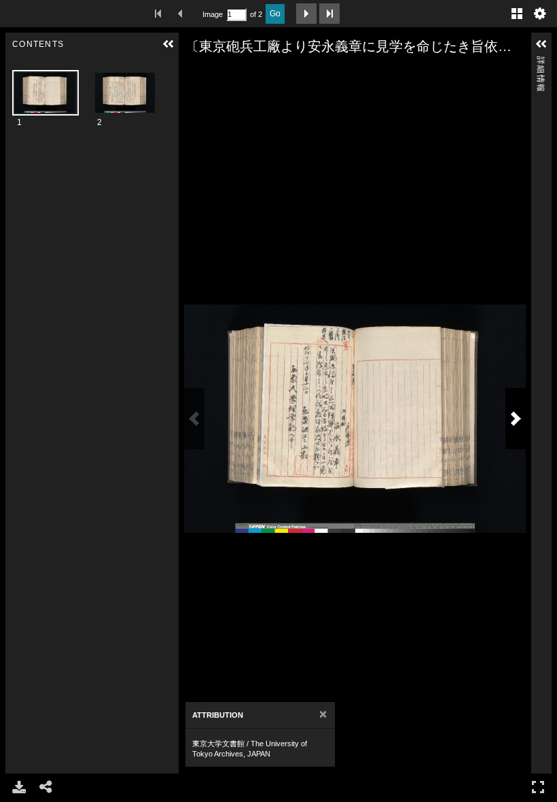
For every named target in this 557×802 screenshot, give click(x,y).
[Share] (46, 787)
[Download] (19, 787)
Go (275, 13)
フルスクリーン (538, 787)
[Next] (515, 418)
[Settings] (540, 13)
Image (212, 14)
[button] (168, 44)
